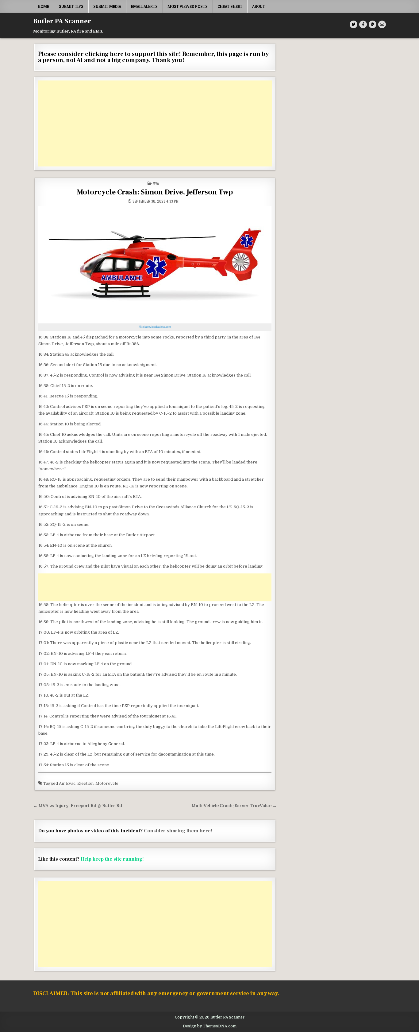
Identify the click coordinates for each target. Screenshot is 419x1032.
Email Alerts (144, 6)
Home (43, 6)
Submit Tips (71, 6)
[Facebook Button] (363, 24)
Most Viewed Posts (187, 6)
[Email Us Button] (382, 24)
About (258, 6)
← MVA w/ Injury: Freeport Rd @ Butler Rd (77, 805)
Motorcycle (106, 783)
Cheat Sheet (229, 6)
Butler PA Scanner (62, 21)
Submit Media (107, 6)
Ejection (85, 783)
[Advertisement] (155, 123)
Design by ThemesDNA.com (209, 1026)
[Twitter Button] (353, 24)
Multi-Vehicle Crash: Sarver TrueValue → (234, 805)
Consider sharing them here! (178, 831)
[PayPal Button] (372, 24)
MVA (156, 183)
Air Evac (67, 783)
